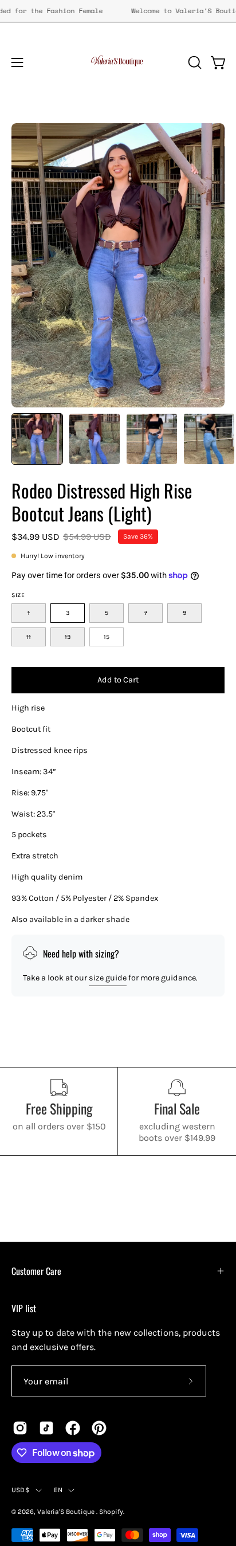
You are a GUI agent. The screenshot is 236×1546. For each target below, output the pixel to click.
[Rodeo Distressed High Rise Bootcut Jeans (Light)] (37, 439)
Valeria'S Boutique (66, 1512)
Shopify (111, 1512)
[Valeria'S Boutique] (118, 62)
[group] (118, 11)
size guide (108, 978)
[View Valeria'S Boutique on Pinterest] (99, 1428)
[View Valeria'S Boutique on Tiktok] (46, 1428)
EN (58, 1490)
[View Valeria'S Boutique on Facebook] (72, 1428)
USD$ (20, 1490)
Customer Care (36, 1271)
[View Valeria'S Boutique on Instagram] (20, 1428)
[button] (194, 62)
